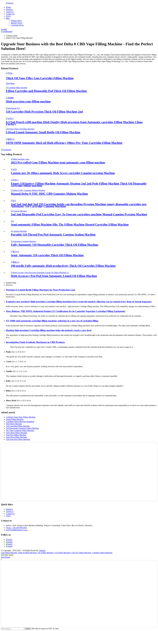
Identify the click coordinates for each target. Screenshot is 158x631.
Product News (16, 21)
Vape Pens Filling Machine (16, 437)
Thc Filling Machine (46, 553)
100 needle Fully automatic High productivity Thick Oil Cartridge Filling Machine (63, 265)
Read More (10, 83)
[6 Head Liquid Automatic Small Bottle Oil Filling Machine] (20, 129)
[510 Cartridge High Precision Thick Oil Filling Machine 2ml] (13, 108)
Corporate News (17, 25)
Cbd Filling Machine (9, 553)
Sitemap (42, 550)
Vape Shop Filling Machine (16, 433)
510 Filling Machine (62, 553)
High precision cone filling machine (28, 101)
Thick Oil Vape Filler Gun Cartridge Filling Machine (40, 78)
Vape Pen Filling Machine (16, 435)
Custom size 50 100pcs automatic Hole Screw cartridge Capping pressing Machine (63, 173)
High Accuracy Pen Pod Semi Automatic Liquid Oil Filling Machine (54, 275)
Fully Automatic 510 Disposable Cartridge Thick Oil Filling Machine (54, 244)
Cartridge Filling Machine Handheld (20, 422)
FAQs (8, 16)
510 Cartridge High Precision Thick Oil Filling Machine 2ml (44, 111)
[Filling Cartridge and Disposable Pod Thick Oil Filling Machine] (16, 88)
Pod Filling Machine (14, 424)
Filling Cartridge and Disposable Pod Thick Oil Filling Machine (46, 90)
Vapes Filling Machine (14, 419)
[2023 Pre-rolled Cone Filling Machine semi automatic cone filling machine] (20, 159)
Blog (8, 18)
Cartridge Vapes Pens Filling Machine (20, 417)
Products (9, 9)
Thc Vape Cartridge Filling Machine (20, 430)
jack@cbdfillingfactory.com (16, 530)
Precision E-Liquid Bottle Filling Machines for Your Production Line (40, 290)
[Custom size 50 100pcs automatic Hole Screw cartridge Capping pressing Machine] (14, 169)
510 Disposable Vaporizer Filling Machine (22, 428)
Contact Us (10, 14)
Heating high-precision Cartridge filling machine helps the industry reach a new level (48, 330)
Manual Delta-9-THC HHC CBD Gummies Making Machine (49, 193)
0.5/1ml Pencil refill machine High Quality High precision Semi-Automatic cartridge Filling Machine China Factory (74, 123)
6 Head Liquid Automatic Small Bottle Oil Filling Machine (43, 132)
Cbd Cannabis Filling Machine (18, 426)
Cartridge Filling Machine (102, 553)
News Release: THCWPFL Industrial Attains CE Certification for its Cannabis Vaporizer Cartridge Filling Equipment (65, 311)
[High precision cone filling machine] (10, 98)
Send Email (5, 557)
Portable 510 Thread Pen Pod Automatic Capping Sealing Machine (53, 234)
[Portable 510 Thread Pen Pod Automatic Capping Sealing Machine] (19, 231)
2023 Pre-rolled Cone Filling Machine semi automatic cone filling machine (58, 162)
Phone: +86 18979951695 (16, 528)
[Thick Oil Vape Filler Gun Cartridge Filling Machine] (9, 73)
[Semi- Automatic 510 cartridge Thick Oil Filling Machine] (15, 252)
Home (8, 7)
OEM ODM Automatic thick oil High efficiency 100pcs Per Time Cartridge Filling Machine (64, 142)
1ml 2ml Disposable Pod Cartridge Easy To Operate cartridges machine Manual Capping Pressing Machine (79, 214)
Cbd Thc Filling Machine (81, 553)
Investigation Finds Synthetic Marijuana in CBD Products (35, 342)
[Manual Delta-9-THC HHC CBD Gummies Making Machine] (28, 190)
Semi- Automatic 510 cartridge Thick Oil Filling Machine (47, 255)
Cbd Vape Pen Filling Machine (18, 439)
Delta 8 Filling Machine (27, 553)
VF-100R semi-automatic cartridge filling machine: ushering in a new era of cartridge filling (52, 320)
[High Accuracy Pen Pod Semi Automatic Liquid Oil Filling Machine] (40, 273)
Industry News (16, 23)
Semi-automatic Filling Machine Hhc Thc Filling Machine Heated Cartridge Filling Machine (70, 224)
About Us (10, 12)
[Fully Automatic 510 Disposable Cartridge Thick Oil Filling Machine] (23, 241)
